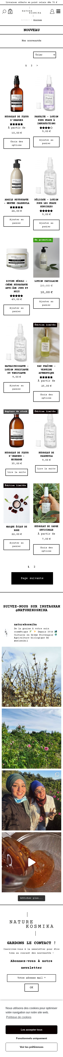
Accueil (25, 20)
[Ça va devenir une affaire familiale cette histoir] (31, 800)
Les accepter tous (31, 1029)
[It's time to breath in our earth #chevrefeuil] (31, 677)
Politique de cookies (18, 1017)
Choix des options (16, 143)
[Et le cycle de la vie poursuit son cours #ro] (31, 739)
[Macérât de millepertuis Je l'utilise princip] (31, 862)
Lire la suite (17, 472)
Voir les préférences (31, 1047)
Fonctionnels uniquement (31, 1038)
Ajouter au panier (46, 142)
